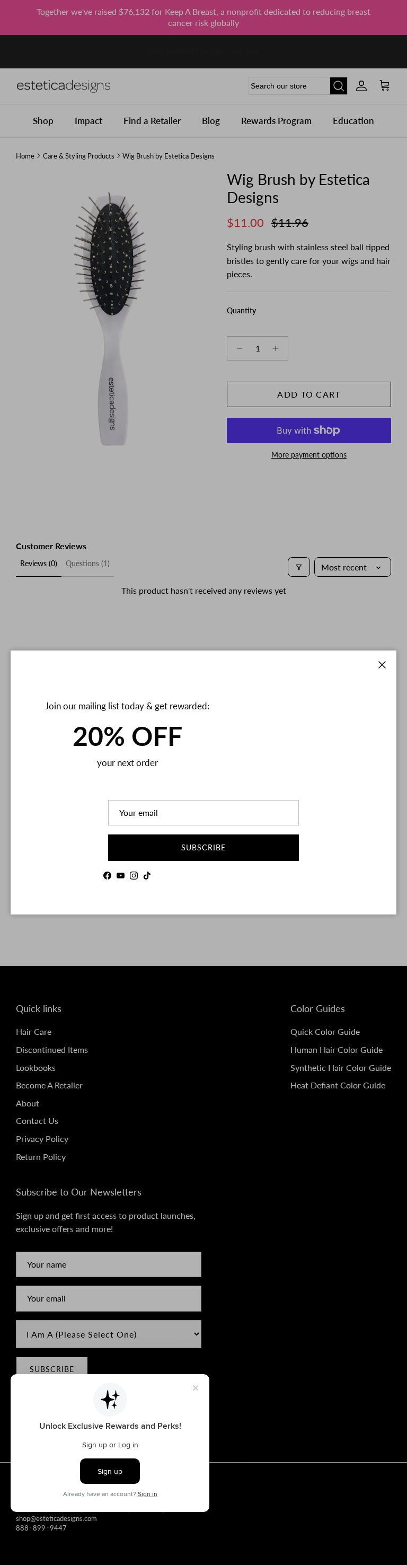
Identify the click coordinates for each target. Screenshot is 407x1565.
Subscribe (203, 847)
